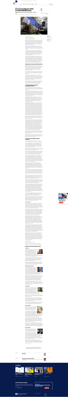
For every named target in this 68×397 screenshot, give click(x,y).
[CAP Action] (17, 394)
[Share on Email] (46, 13)
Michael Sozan (26, 376)
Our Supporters (45, 395)
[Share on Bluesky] (45, 13)
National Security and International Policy (28, 358)
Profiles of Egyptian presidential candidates (30, 38)
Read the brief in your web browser (29, 37)
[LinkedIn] (20, 388)
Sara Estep (47, 376)
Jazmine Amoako (45, 376)
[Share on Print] (47, 13)
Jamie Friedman (16, 376)
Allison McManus (21, 376)
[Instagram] (19, 388)
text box (35, 72)
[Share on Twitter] (41, 13)
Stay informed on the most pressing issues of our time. (42, 385)
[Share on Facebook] (42, 13)
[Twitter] (15, 388)
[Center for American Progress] (16, 2)
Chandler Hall (36, 376)
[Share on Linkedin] (43, 13)
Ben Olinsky (28, 376)
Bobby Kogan (19, 376)
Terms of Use (45, 393)
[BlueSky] (21, 388)
